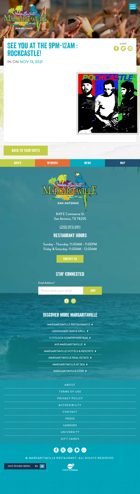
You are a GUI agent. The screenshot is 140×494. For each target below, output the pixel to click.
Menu (87, 163)
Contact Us (70, 258)
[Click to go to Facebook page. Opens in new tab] (66, 301)
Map (122, 163)
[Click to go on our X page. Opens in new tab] (63, 450)
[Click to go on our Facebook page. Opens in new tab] (56, 450)
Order (17, 163)
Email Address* (46, 283)
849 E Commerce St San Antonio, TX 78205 (70, 216)
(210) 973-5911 (70, 227)
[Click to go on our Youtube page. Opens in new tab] (76, 450)
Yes (36, 466)
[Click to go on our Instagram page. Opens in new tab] (70, 450)
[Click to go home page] (25, 19)
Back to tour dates (26, 151)
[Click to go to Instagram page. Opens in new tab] (73, 301)
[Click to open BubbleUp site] (70, 467)
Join (92, 290)
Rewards (52, 163)
